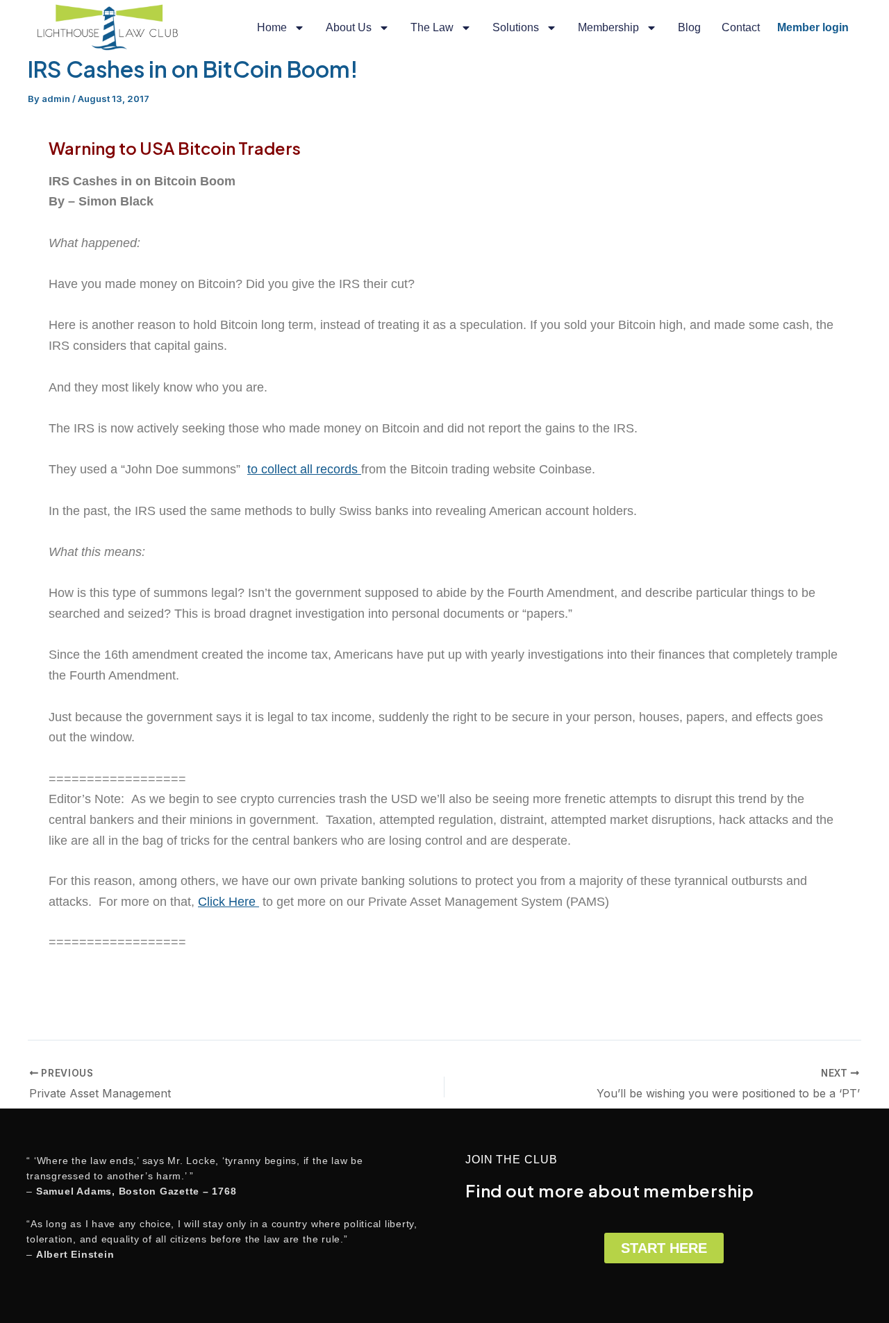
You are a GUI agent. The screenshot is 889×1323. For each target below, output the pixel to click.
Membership (608, 27)
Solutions (515, 27)
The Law (432, 27)
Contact (741, 27)
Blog (689, 27)
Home (272, 27)
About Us (349, 27)
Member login (813, 27)
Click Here (228, 902)
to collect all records (304, 469)
